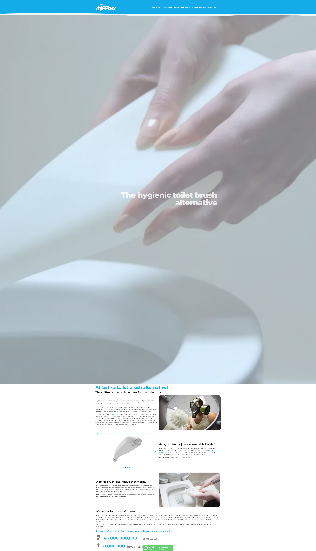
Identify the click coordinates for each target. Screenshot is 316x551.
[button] (190, 412)
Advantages (168, 7)
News (210, 7)
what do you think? (199, 7)
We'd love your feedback (158, 547)
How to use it (156, 7)
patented (115, 414)
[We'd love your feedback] (146, 548)
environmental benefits (182, 7)
